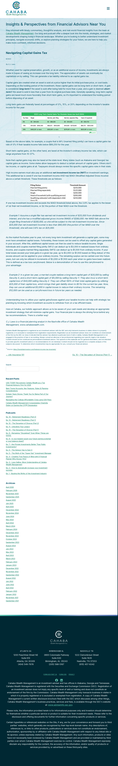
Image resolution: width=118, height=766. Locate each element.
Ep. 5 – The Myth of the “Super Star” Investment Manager (28, 453)
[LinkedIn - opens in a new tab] (61, 680)
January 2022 (11, 594)
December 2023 (12, 533)
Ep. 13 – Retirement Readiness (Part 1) (21, 420)
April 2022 (10, 588)
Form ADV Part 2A (50, 674)
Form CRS (62, 674)
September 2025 (12, 497)
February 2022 (11, 591)
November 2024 (12, 513)
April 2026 (10, 487)
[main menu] (108, 8)
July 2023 (9, 549)
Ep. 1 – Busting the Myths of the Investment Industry (26, 474)
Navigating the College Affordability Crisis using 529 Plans (28, 400)
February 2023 (11, 562)
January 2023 (11, 565)
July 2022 (9, 581)
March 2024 (10, 526)
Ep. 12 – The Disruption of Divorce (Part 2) (22, 423)
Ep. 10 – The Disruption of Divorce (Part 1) (92, 355)
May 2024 (10, 520)
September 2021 (12, 601)
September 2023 (12, 542)
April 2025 (10, 507)
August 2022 (11, 578)
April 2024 (10, 523)
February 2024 (11, 529)
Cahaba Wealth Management (20, 33)
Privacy (72, 674)
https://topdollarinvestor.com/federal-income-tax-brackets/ (34, 349)
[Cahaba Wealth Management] (16, 8)
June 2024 (10, 516)
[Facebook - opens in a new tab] (56, 680)
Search (8, 365)
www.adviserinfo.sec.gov (60, 705)
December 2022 (12, 568)
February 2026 (11, 490)
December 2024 (12, 510)
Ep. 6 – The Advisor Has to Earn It (19, 450)
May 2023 (10, 552)
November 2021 (12, 598)
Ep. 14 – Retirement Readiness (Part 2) (21, 417)
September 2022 (12, 575)
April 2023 (10, 555)
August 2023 (11, 546)
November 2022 (12, 572)
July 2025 (9, 503)
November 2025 (12, 494)
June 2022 (10, 585)
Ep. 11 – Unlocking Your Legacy (18, 427)
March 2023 (10, 559)
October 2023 (11, 539)
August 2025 (11, 500)
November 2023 (12, 536)
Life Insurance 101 (15, 355)
